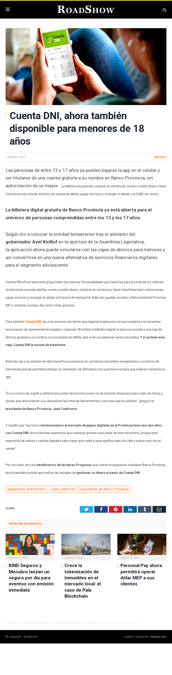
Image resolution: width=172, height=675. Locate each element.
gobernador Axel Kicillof (26, 489)
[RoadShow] (86, 9)
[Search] (164, 9)
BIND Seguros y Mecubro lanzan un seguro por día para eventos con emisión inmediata (31, 578)
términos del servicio (112, 623)
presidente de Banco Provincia (105, 489)
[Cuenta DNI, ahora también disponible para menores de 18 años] (86, 67)
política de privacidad (84, 623)
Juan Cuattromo (63, 489)
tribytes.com (158, 636)
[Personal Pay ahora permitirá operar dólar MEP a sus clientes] (141, 547)
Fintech (160, 157)
